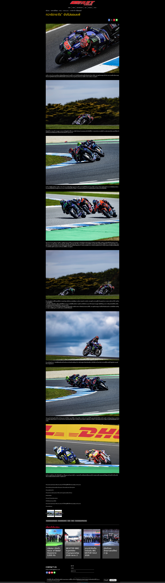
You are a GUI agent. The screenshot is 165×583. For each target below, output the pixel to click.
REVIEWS (90, 7)
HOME (69, 7)
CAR (85, 7)
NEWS (73, 7)
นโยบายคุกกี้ (57, 580)
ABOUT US (73, 571)
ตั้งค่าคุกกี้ (106, 580)
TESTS (95, 7)
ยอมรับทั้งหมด (113, 580)
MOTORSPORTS (80, 7)
